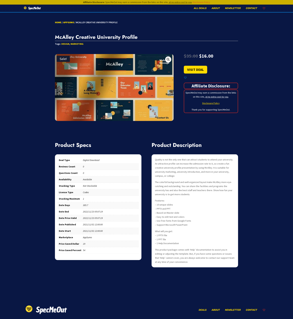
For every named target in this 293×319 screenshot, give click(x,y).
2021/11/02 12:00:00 (93, 224)
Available (87, 179)
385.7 (85, 205)
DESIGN (65, 43)
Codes (86, 192)
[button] (168, 59)
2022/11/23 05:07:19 (93, 211)
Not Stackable (90, 185)
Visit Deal (195, 69)
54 (84, 250)
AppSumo (68, 22)
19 (84, 243)
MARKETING (77, 43)
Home (58, 22)
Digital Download (91, 160)
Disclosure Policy (201, 2)
